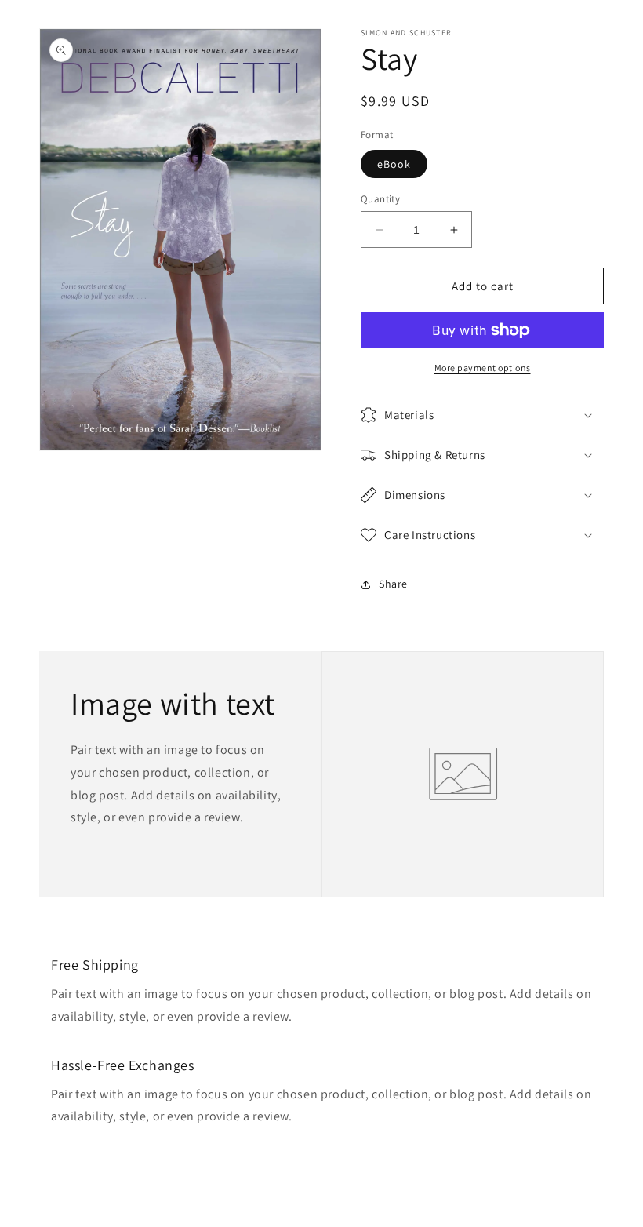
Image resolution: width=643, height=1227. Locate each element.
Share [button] (393, 584)
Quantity (380, 199)
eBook (394, 164)
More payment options (482, 367)
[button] (482, 415)
